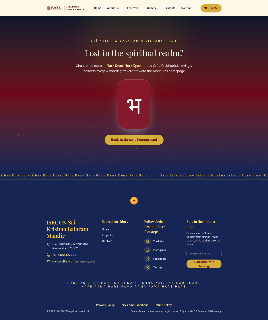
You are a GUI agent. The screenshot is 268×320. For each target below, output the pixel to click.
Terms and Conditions (134, 304)
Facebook (159, 258)
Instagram (159, 250)
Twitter (157, 267)
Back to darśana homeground (134, 140)
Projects (170, 7)
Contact (107, 241)
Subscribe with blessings (204, 264)
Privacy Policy (105, 304)
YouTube (158, 241)
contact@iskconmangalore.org (73, 261)
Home (105, 229)
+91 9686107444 (64, 255)
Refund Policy (163, 304)
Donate (213, 7)
